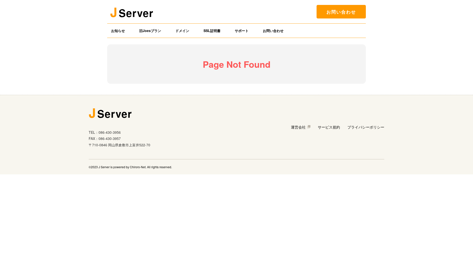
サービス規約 (329, 127)
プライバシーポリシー (365, 127)
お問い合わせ (341, 12)
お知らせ (118, 30)
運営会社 (298, 127)
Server (131, 11)
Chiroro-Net (138, 167)
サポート (242, 30)
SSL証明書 (211, 30)
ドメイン (182, 30)
